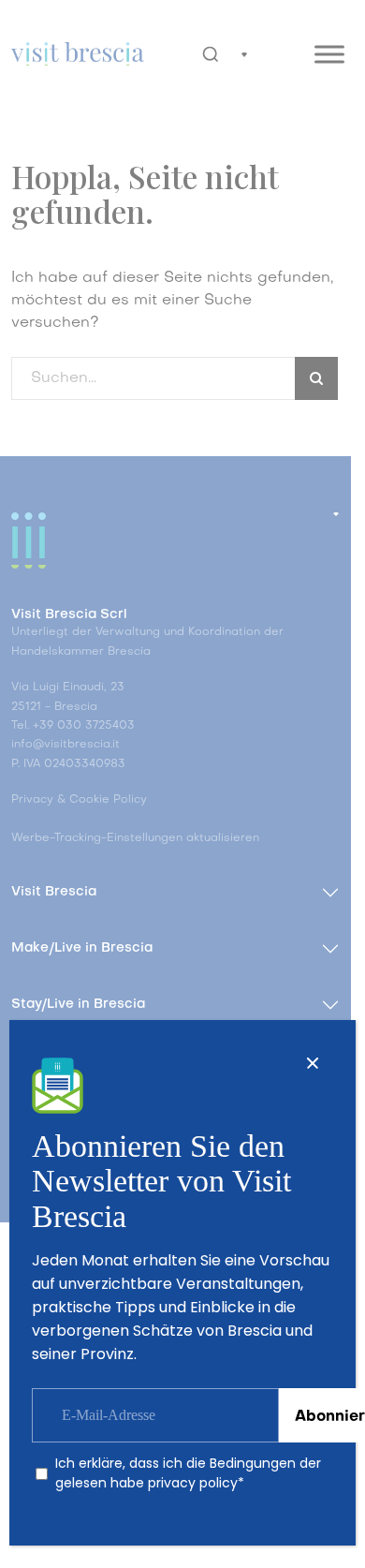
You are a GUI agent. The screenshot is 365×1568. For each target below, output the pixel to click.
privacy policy (193, 1482)
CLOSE (312, 1063)
